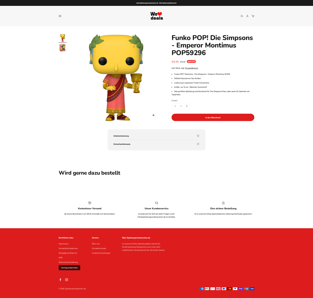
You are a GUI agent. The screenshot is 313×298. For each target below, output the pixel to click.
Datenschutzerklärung (68, 262)
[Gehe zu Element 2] (63, 48)
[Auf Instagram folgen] (66, 279)
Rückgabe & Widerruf (68, 253)
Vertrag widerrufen (69, 267)
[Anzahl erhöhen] (186, 106)
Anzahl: (175, 100)
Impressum (63, 243)
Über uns (96, 243)
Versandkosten (191, 68)
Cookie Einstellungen (101, 253)
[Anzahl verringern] (175, 106)
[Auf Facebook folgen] (60, 279)
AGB (60, 257)
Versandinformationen (68, 248)
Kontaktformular (99, 248)
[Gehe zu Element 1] (63, 38)
